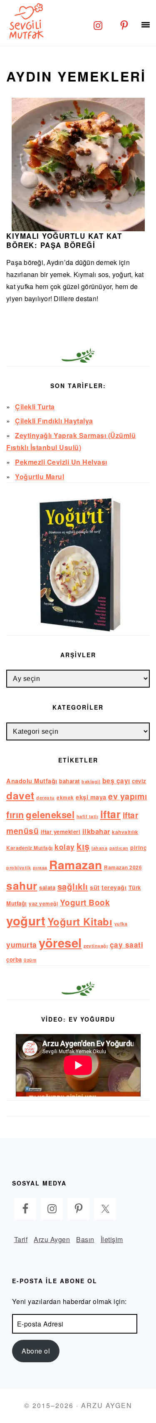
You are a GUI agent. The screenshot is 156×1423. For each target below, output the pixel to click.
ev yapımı (127, 796)
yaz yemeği (43, 903)
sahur (21, 885)
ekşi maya (91, 797)
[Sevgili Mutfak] (25, 21)
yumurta (21, 944)
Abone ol (36, 1351)
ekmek (65, 797)
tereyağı (114, 887)
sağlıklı (72, 886)
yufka (121, 924)
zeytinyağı (96, 946)
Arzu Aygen (52, 1239)
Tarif (21, 1239)
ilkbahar (96, 831)
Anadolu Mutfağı (31, 781)
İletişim (112, 1239)
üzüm (30, 960)
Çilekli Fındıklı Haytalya (54, 421)
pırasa (40, 867)
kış (83, 846)
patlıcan (119, 848)
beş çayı (116, 780)
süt (95, 887)
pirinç (138, 847)
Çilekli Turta (35, 406)
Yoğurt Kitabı (80, 921)
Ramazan (75, 864)
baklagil (91, 781)
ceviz (139, 781)
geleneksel (50, 814)
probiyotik (18, 867)
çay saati (127, 944)
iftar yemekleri (61, 832)
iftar (110, 814)
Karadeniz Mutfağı (29, 847)
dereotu (45, 797)
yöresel (60, 942)
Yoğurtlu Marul (39, 476)
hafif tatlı (88, 816)
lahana (99, 848)
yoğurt (25, 920)
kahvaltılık (125, 832)
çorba (14, 959)
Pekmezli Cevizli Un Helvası (61, 462)
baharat (69, 781)
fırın (15, 814)
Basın (85, 1239)
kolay (64, 846)
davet (20, 795)
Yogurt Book (85, 902)
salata (47, 887)
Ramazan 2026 (123, 867)
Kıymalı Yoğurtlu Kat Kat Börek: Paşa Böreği (64, 240)
